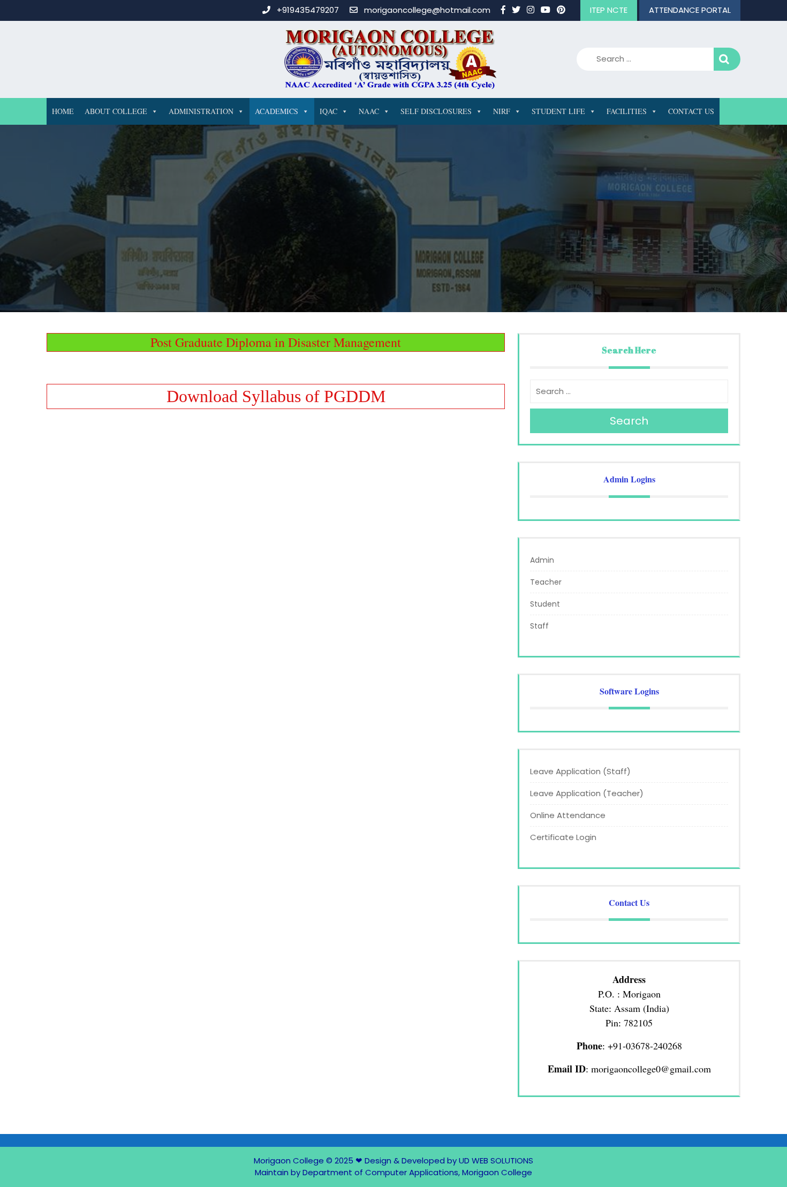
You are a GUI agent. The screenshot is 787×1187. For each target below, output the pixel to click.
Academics (276, 111)
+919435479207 (308, 10)
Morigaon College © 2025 (303, 1160)
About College (116, 111)
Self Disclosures (436, 111)
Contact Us (691, 111)
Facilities (627, 111)
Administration (201, 111)
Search (727, 59)
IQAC (328, 111)
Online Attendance (568, 815)
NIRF (501, 111)
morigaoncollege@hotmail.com (427, 10)
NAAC (369, 111)
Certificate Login (563, 837)
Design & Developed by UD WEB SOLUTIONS (449, 1160)
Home (63, 111)
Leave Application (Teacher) (587, 793)
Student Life (558, 111)
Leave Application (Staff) (580, 771)
